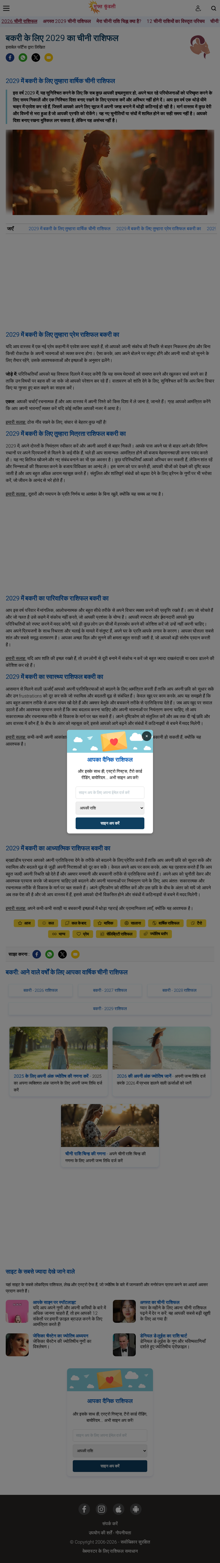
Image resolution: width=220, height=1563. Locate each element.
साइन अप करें (110, 823)
